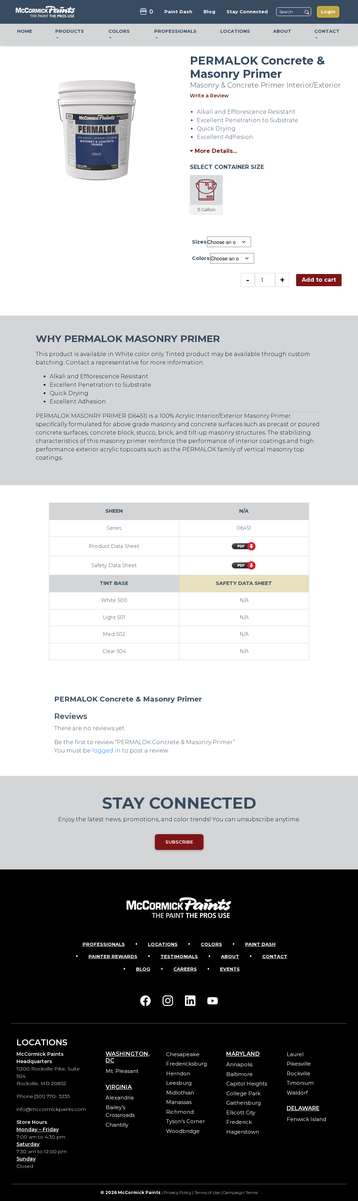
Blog (143, 969)
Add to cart (319, 279)
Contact (274, 956)
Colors (201, 258)
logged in (106, 750)
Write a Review (209, 95)
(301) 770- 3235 (52, 1096)
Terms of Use (207, 1192)
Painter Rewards (112, 956)
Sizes (199, 242)
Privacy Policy (177, 1192)
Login (328, 11)
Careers (185, 969)
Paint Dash (260, 944)
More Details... (215, 151)
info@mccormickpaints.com (51, 1109)
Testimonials (179, 956)
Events (230, 969)
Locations (163, 944)
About (230, 956)
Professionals (104, 944)
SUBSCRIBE (179, 842)
